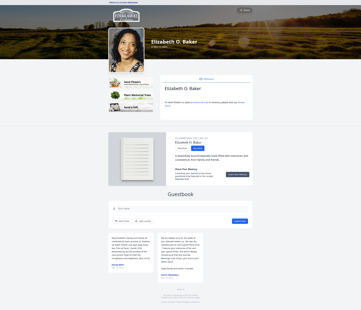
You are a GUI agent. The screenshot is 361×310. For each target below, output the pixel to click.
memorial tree (200, 102)
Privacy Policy (172, 297)
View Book (182, 148)
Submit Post (240, 221)
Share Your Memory (237, 174)
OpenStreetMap (183, 302)
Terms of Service (188, 297)
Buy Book (197, 148)
